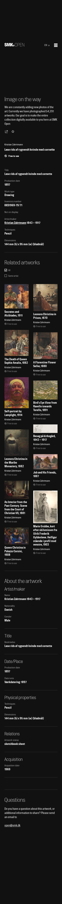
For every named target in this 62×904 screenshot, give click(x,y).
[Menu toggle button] (55, 45)
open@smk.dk (12, 825)
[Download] (7, 131)
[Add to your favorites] (13, 131)
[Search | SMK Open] (14, 45)
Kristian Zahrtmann (15, 222)
